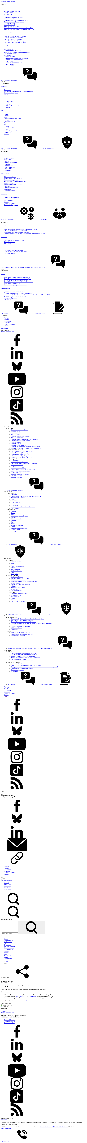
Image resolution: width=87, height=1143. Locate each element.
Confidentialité (58, 1127)
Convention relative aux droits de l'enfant (15, 42)
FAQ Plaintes (7, 299)
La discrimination (8, 101)
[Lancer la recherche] (31, 927)
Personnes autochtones (10, 19)
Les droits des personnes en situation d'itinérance (17, 52)
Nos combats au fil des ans (11, 253)
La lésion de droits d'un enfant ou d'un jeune (16, 106)
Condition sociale (8, 132)
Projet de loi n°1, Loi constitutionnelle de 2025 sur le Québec (20, 229)
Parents (6, 94)
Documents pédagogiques (11, 205)
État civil (6, 123)
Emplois (6, 325)
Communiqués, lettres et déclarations (14, 240)
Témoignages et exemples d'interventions (15, 296)
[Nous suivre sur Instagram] (17, 398)
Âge (5, 124)
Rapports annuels (8, 165)
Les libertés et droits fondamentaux (13, 59)
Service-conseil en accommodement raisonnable (17, 181)
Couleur (6, 115)
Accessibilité (50, 1127)
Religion (6, 126)
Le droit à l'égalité (9, 61)
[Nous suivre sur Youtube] (17, 385)
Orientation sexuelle (9, 121)
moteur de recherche (21, 996)
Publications (7, 321)
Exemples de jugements (10, 298)
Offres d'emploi (8, 168)
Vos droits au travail (9, 25)
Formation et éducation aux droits (13, 178)
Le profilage (7, 55)
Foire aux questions (9, 203)
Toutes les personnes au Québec (12, 11)
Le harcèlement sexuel (10, 53)
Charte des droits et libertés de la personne (15, 36)
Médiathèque (7, 243)
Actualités (6, 319)
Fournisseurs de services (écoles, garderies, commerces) (19, 91)
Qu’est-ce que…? (4, 45)
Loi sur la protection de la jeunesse (13, 39)
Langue (6, 129)
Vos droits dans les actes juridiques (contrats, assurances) (19, 29)
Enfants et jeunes (8, 12)
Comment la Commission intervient (13, 291)
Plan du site (43, 1127)
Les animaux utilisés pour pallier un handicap (16, 58)
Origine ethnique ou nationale (12, 131)
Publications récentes (9, 242)
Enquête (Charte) (8, 183)
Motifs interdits (4, 110)
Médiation (7, 186)
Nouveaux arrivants (9, 23)
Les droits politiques (9, 64)
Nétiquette (65, 1127)
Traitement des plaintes (5, 288)
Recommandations (4, 225)
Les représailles (8, 107)
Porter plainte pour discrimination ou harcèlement (17, 277)
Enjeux (2, 246)
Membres (6, 161)
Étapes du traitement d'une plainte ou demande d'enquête (19, 293)
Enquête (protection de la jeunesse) (13, 184)
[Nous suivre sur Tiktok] (17, 411)
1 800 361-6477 (5, 1011)
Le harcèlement (8, 102)
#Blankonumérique (6, 1128)
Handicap (6, 134)
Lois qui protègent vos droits (6, 32)
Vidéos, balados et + (9, 199)
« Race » (6, 114)
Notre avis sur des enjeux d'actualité (13, 250)
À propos (2, 154)
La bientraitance (8, 49)
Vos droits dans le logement (11, 26)
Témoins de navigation (74, 1127)
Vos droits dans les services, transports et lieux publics (18, 28)
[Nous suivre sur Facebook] (17, 346)
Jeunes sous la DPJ (9, 14)
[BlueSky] (17, 824)
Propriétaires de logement (11, 93)
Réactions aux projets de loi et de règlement (15, 230)
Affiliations (7, 164)
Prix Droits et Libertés (10, 177)
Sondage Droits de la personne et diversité (15, 251)
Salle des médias (4, 237)
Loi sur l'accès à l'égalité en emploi (13, 37)
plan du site (33, 996)
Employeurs (7, 90)
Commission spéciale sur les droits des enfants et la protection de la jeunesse (24, 233)
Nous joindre (7, 170)
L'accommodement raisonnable (12, 50)
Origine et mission (9, 158)
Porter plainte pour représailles (12, 283)
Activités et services (5, 173)
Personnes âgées (8, 15)
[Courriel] (17, 850)
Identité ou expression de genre (12, 118)
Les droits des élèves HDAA (12, 56)
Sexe (5, 117)
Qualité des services (9, 190)
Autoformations (8, 200)
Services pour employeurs (11, 180)
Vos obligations (4, 86)
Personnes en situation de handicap (13, 17)
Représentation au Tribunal (11, 187)
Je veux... (3, 274)
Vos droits (3, 7)
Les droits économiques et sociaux (13, 62)
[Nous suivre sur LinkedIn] (17, 359)
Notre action (7, 159)
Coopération (7, 189)
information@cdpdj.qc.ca (7, 331)
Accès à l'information (9, 167)
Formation (7, 322)
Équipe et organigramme (10, 162)
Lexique (6, 202)
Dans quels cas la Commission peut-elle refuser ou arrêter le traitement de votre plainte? (27, 295)
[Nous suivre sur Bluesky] (17, 372)
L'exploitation (7, 104)
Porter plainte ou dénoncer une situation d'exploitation (18, 282)
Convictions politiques (10, 127)
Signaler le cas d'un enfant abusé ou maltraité (16, 280)
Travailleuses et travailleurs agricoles (14, 22)
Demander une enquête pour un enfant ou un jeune (17, 279)
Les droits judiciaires (9, 65)
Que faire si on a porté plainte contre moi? (15, 285)
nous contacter (24, 1000)
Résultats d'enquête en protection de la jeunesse (16, 232)
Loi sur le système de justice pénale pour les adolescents (19, 40)
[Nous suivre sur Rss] (17, 424)
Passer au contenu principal (8, 1)
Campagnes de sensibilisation (12, 197)
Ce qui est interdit (4, 97)
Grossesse (6, 120)
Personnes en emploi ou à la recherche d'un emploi (17, 20)
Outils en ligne (4, 193)
